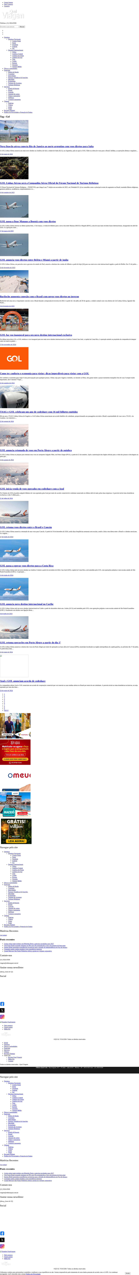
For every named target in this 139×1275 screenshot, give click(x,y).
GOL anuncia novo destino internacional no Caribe (26, 604)
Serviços (7, 87)
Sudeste (14, 46)
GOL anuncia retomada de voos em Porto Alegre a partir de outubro (36, 450)
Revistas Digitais (9, 110)
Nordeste (15, 45)
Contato (10, 1061)
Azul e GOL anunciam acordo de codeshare (22, 681)
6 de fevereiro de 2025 (7, 306)
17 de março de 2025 (7, 231)
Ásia (13, 59)
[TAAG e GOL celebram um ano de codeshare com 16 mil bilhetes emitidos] (14, 407)
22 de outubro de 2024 (7, 383)
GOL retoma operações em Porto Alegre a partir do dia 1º (30, 642)
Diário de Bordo (13, 72)
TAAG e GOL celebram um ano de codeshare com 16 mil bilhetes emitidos (39, 411)
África (14, 52)
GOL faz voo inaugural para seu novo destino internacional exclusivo (36, 335)
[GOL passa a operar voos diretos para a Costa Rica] (14, 561)
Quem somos (8, 1027)
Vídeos (10, 105)
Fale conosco (8, 1025)
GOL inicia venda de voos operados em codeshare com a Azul (32, 488)
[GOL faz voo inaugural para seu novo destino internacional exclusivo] (14, 331)
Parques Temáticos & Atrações (18, 77)
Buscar (22, 27)
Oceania (15, 65)
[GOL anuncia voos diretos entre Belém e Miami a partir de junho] (14, 255)
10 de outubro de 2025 (7, 192)
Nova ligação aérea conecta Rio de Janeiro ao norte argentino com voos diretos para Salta (47, 146)
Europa (14, 63)
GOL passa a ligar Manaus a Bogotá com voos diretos (28, 221)
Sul (13, 48)
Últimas (6, 101)
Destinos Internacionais (15, 50)
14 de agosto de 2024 (7, 460)
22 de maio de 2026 (6, 154)
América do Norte (18, 56)
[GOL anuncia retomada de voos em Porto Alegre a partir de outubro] (14, 446)
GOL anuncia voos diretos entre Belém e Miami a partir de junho (34, 260)
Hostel (10, 90)
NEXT (6, 710)
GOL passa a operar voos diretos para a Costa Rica (26, 565)
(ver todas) (3, 935)
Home (6, 1043)
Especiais (7, 70)
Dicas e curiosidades (10, 68)
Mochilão (11, 79)
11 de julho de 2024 (6, 498)
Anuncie (7, 6)
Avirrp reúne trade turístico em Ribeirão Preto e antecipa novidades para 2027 (29, 944)
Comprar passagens (14, 99)
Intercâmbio (12, 76)
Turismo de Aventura (15, 83)
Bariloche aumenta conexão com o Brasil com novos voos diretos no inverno (39, 296)
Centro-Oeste (16, 41)
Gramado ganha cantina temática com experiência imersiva (23, 949)
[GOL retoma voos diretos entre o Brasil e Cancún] (14, 523)
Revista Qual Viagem (15, 1057)
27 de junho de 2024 (6, 537)
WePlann (11, 98)
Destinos (7, 37)
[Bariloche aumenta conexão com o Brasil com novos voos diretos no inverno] (14, 292)
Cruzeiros (11, 74)
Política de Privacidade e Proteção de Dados (18, 112)
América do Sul (17, 57)
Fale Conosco (8, 4)
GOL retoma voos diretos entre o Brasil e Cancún (26, 527)
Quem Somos (8, 2)
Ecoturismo (11, 81)
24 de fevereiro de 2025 (7, 267)
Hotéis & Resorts (13, 88)
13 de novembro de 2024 (8, 344)
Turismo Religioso (14, 85)
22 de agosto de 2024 (7, 421)
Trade (10, 109)
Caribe (14, 61)
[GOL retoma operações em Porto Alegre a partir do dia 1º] (14, 638)
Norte (14, 43)
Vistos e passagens (14, 96)
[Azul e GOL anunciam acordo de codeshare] (14, 677)
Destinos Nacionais (14, 39)
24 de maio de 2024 (6, 652)
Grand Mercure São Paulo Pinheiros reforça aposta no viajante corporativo (28, 951)
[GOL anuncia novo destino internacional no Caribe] (14, 600)
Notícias (10, 103)
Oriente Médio (17, 67)
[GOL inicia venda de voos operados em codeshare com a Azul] (14, 484)
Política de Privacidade (33, 1274)
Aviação (10, 92)
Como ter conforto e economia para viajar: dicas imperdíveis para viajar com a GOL (44, 373)
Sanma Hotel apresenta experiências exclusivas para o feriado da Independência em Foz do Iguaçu (35, 947)
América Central (17, 54)
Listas (10, 107)
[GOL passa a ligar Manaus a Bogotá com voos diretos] (14, 217)
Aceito (128, 1273)
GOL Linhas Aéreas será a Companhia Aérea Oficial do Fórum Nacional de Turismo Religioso (49, 183)
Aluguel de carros (14, 94)
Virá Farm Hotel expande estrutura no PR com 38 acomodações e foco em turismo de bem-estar (34, 945)
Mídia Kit (7, 1029)
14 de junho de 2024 (6, 575)
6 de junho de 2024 (6, 614)
